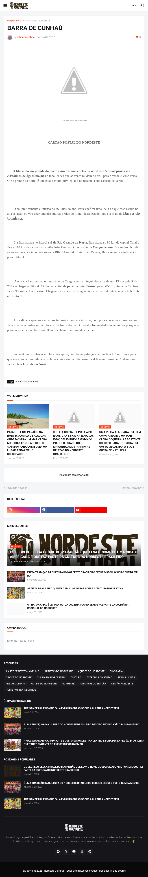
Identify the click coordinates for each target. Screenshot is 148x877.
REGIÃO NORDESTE (122, 683)
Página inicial (14, 20)
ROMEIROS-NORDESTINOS (21, 689)
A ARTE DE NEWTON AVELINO (22, 671)
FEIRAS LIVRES (126, 677)
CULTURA (76, 677)
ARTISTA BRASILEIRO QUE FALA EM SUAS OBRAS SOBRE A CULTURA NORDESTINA (75, 588)
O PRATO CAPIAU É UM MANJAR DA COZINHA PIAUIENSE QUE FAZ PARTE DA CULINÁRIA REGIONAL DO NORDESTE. (77, 606)
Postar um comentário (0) (74, 475)
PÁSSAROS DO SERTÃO (93, 683)
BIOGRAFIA (116, 671)
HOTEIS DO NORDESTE (44, 683)
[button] (5, 6)
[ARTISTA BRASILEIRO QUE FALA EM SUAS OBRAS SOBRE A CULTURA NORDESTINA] (16, 593)
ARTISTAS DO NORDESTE (59, 671)
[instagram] (23, 510)
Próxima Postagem (131, 487)
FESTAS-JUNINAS (16, 683)
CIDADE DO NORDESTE (19, 677)
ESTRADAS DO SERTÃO (99, 677)
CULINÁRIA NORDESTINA (51, 677)
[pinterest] (90, 852)
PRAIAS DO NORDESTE (37, 20)
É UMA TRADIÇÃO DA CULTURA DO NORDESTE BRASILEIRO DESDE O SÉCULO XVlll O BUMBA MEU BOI (83, 574)
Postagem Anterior (16, 487)
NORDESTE (68, 683)
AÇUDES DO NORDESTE (91, 671)
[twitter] (66, 852)
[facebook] (57, 510)
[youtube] (91, 510)
